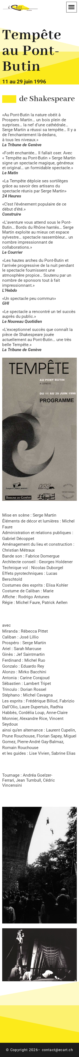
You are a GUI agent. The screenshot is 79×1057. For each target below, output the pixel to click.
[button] (71, 7)
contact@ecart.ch (57, 1050)
